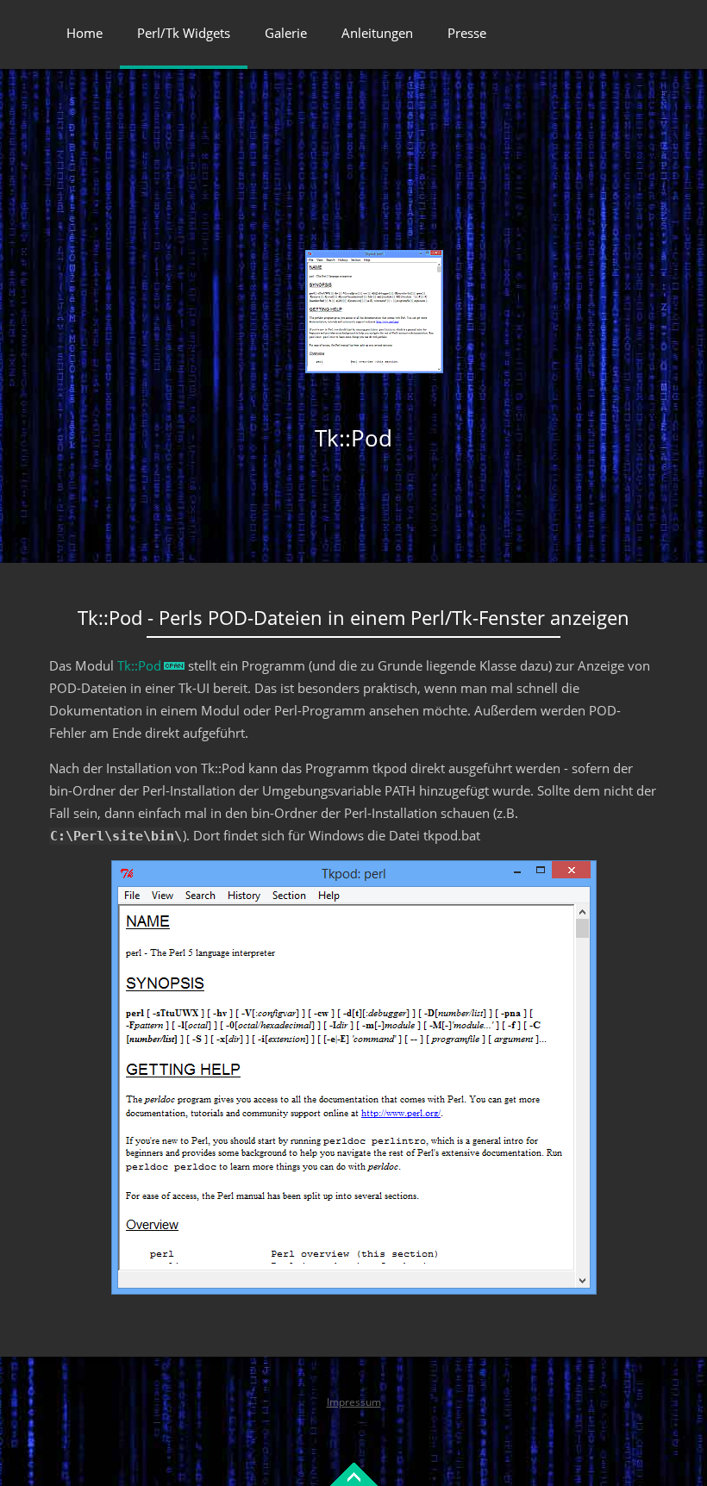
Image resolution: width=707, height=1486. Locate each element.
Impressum (354, 1402)
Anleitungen (377, 32)
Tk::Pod (139, 665)
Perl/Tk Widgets (183, 32)
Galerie (286, 32)
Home (84, 32)
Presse (466, 32)
